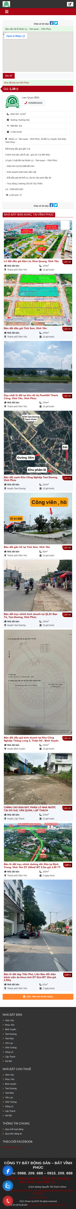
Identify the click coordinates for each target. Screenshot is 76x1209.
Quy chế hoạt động (14, 1129)
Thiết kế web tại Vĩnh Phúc (54, 1205)
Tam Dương (11, 1034)
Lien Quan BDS (30, 97)
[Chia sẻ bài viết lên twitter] (56, 24)
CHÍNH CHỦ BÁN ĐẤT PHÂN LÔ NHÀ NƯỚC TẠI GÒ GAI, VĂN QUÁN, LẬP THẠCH (30, 809)
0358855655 (35, 102)
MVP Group (33, 1205)
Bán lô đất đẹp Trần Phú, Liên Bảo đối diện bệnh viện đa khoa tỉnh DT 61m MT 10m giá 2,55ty (30, 977)
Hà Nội (8, 1061)
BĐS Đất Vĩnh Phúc (12, 1147)
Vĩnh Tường (11, 1047)
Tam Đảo (9, 1038)
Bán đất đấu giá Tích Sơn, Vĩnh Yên (25, 328)
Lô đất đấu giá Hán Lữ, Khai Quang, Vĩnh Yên (31, 261)
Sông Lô (9, 1052)
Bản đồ (8, 76)
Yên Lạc (9, 1043)
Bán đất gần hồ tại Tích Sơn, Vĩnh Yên (27, 547)
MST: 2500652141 (38, 1198)
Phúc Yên (9, 1025)
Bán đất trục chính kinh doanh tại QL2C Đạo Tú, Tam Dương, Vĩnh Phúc (30, 615)
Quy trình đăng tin (13, 1134)
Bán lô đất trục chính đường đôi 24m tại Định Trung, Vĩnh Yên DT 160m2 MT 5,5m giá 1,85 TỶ (32, 866)
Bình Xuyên (10, 1029)
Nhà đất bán (13, 266)
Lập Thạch (10, 1056)
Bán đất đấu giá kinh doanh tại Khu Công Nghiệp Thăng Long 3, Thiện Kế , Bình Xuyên (31, 739)
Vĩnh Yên (9, 1020)
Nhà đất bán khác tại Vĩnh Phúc (29, 214)
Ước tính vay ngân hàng (40, 997)
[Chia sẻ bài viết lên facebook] (52, 24)
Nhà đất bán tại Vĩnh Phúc (16, 82)
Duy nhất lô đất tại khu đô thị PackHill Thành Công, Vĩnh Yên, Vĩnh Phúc (31, 397)
